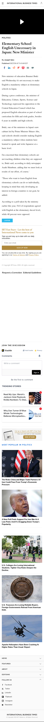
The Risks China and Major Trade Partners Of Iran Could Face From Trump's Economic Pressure (21, 482)
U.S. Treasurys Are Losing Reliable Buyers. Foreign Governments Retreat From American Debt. (21, 607)
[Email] (28, 68)
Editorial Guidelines (32, 273)
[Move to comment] (32, 68)
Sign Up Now (30, 437)
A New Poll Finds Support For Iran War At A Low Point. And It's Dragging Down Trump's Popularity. (20, 521)
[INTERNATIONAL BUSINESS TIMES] (22, 3)
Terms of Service (19, 255)
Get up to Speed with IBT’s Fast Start (28, 431)
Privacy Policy (33, 255)
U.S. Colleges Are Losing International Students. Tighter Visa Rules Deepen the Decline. (19, 567)
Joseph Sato (9, 60)
